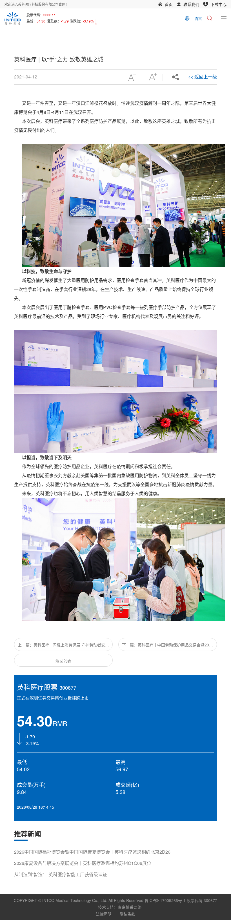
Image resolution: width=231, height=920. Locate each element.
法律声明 (104, 914)
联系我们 (191, 4)
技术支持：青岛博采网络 (119, 907)
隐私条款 (127, 914)
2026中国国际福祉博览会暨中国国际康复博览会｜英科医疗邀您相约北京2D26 (92, 852)
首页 (169, 4)
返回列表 (63, 660)
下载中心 (218, 4)
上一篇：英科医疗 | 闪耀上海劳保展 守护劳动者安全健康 (63, 646)
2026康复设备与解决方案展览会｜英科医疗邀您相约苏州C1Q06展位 (82, 863)
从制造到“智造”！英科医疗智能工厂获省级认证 (60, 874)
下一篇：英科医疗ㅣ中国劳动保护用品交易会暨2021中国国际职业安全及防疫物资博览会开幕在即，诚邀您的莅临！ (168, 646)
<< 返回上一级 (202, 76)
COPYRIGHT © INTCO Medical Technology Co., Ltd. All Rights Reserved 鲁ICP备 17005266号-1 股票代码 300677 (115, 900)
